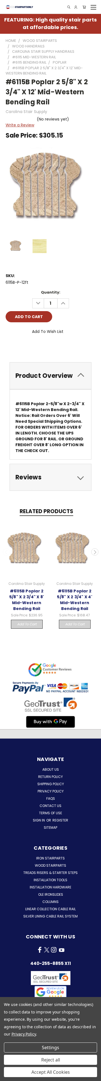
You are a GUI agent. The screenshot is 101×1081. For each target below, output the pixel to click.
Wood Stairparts (50, 865)
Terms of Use (50, 813)
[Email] (19, 347)
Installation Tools (50, 880)
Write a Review (20, 125)
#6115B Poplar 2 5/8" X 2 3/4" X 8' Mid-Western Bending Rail (26, 599)
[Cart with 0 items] (84, 7)
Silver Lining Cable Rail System (50, 916)
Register (60, 820)
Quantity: (50, 292)
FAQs (50, 798)
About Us (50, 769)
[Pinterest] (48, 347)
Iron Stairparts (50, 858)
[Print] (29, 347)
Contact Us (50, 805)
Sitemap (50, 827)
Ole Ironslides (50, 894)
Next (94, 552)
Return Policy (50, 776)
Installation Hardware (50, 887)
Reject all (50, 1060)
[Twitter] (38, 347)
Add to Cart (26, 624)
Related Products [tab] (46, 511)
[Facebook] (10, 347)
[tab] (50, 375)
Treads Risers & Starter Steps (50, 872)
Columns (50, 901)
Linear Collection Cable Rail (50, 909)
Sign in (39, 820)
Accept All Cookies (50, 1072)
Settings (50, 1047)
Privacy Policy (51, 791)
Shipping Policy (50, 784)
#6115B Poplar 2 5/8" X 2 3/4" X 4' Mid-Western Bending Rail (74, 599)
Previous (6, 552)
